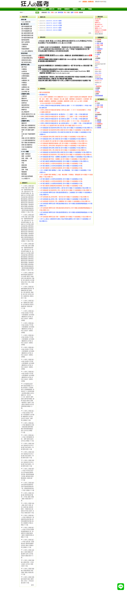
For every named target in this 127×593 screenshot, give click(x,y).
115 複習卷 (98, 52)
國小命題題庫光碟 (26, 28)
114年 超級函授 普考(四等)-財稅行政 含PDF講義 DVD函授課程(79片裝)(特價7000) (62, 148)
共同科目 (24, 149)
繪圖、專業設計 (26, 154)
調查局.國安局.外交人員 (28, 114)
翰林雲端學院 (25, 40)
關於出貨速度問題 (44, 92)
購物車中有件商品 (100, 1)
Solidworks (98, 77)
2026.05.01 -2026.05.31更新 (54, 27)
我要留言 (67, 9)
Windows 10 (98, 80)
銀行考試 (24, 67)
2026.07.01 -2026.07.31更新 (54, 23)
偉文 (65, 12)
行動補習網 (24, 44)
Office (96, 67)
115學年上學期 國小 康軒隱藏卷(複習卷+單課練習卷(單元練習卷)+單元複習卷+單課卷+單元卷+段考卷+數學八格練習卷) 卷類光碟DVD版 (27, 292)
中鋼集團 (24, 85)
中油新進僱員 (25, 73)
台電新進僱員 (25, 76)
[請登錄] (84, 1)
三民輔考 (97, 88)
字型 (22, 163)
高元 (49, 12)
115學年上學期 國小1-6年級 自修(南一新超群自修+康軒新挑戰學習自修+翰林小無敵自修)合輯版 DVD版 (27, 543)
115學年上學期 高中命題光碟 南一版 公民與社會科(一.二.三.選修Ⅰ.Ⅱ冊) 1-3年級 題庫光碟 (65, 123)
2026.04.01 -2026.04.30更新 (54, 30)
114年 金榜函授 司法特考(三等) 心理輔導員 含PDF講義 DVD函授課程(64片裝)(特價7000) (64, 201)
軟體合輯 (24, 160)
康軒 (96, 116)
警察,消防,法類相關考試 (28, 125)
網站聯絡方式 (43, 94)
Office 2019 (98, 69)
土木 (55, 12)
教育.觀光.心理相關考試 (28, 127)
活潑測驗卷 (98, 114)
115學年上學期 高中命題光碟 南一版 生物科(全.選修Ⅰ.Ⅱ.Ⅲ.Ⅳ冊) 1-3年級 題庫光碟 (63, 119)
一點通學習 (98, 86)
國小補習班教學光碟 (27, 33)
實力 (68, 12)
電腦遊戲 (24, 172)
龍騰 (96, 118)
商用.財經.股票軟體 (27, 176)
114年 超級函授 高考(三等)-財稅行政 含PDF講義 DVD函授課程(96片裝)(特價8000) (62, 150)
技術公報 (23, 19)
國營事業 (24, 78)
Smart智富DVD (25, 178)
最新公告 (51, 9)
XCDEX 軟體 (25, 151)
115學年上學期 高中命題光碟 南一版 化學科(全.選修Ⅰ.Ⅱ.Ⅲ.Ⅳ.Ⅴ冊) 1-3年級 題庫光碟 (64, 121)
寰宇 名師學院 (25, 42)
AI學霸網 (97, 58)
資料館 (59, 9)
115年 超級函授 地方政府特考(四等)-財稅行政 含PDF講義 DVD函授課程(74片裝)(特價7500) (65, 130)
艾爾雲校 (24, 46)
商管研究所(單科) (26, 60)
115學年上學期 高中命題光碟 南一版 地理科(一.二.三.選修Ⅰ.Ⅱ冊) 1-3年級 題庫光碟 (63, 116)
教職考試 (24, 109)
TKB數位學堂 (99, 79)
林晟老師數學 (25, 49)
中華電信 (24, 82)
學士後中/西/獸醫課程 (27, 116)
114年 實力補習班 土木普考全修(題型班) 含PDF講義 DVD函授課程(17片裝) (60, 163)
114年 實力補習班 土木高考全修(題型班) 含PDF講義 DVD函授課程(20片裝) (60, 165)
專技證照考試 (25, 105)
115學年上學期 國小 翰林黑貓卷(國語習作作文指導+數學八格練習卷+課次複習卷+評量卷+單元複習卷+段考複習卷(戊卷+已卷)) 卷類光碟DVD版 (27, 278)
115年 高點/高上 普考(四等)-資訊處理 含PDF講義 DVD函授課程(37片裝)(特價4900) (63, 145)
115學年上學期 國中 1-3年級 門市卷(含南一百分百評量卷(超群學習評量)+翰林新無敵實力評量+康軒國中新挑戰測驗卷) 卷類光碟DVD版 (27, 474)
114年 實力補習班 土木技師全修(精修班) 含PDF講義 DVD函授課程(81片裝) (60, 183)
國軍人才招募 (25, 89)
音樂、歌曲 (24, 169)
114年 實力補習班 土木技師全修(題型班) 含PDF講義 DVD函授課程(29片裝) (60, 168)
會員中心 (75, 9)
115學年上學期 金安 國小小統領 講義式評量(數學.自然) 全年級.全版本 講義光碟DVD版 (27, 553)
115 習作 (97, 47)
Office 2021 (98, 71)
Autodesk (97, 62)
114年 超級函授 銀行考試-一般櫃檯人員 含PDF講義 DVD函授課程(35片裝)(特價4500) (63, 159)
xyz (96, 84)
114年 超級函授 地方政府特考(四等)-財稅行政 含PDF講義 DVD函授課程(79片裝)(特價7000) (65, 152)
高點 (52, 12)
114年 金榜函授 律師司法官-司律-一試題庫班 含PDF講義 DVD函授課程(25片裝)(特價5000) (65, 216)
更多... (33, 585)
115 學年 (97, 54)
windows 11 (98, 82)
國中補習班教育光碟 (27, 35)
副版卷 (81, 12)
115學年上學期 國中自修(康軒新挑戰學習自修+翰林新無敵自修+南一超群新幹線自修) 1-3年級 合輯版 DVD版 (27, 486)
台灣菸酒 (24, 71)
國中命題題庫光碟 (26, 26)
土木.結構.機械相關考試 (28, 140)
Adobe (96, 60)
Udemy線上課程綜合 (27, 51)
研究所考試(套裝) (26, 55)
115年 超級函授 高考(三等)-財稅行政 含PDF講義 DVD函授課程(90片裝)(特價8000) (62, 139)
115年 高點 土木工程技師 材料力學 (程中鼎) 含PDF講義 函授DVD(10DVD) (60, 125)
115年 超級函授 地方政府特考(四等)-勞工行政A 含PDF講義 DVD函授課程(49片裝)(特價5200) (66, 127)
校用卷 (76, 12)
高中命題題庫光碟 (26, 31)
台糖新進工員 (25, 87)
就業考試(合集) (25, 64)
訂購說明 (43, 9)
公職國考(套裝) (25, 94)
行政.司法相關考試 (26, 147)
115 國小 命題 (99, 43)
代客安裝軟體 (99, 95)
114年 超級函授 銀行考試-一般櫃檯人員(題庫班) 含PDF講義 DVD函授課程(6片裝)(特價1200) (65, 157)
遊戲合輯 (24, 165)
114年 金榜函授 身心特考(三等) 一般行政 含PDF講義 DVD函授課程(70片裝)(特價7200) (64, 199)
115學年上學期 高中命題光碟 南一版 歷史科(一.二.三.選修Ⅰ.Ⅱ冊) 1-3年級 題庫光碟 (63, 114)
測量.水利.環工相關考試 (28, 138)
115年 (96, 56)
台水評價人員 (25, 91)
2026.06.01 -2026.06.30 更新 (54, 25)
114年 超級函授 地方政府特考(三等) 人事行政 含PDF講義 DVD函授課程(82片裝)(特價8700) (65, 190)
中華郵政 (24, 69)
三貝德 (97, 90)
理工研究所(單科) (26, 62)
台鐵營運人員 (25, 80)
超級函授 (44, 12)
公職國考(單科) (25, 121)
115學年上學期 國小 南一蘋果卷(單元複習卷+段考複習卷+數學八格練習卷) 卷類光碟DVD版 (27, 304)
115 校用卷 (98, 39)
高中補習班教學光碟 (27, 37)
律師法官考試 (25, 107)
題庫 (72, 12)
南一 (96, 110)
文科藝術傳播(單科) (27, 58)
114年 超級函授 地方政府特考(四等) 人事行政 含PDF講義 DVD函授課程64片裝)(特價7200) (65, 188)
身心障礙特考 (25, 112)
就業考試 (24, 103)
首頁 (36, 9)
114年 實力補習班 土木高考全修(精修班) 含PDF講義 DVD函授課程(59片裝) (60, 181)
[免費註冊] (91, 1)
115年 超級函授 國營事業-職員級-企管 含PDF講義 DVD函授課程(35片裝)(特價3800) (63, 143)
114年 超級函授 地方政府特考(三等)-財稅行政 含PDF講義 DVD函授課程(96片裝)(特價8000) (65, 154)
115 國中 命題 (99, 45)
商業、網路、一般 (26, 158)
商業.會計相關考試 (26, 145)
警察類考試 (24, 100)
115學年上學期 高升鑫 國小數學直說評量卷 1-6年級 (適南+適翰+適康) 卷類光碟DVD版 (27, 496)
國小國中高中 (25, 24)
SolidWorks (98, 75)
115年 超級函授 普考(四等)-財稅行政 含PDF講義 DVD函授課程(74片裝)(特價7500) (62, 136)
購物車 (83, 9)
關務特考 (24, 118)
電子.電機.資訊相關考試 (28, 142)
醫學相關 (24, 174)
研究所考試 (24, 53)
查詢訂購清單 (99, 34)
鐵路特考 (24, 98)
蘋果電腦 (24, 167)
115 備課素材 (98, 49)
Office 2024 (98, 73)
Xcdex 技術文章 (25, 22)
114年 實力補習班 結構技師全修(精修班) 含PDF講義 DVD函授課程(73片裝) (60, 185)
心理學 (97, 93)
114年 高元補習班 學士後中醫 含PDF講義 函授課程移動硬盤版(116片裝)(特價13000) (63, 141)
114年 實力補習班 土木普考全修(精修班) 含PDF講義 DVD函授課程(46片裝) (60, 179)
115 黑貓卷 (98, 51)
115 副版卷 (98, 41)
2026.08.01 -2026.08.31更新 (54, 20)
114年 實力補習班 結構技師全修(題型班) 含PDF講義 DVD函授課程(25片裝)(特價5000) (64, 161)
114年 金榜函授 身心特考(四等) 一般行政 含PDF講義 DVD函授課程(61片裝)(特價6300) (64, 197)
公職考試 (24, 96)
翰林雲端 (60, 12)
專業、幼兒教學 (26, 156)
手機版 (90, 9)
